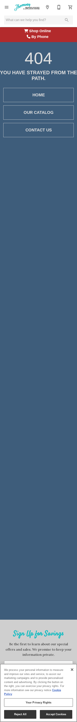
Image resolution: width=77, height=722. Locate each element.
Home (38, 95)
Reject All (20, 714)
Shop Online (40, 31)
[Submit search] (66, 20)
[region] (38, 693)
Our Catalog (39, 112)
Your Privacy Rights (38, 702)
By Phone (40, 37)
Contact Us (38, 130)
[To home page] (27, 7)
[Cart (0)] (70, 7)
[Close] (72, 669)
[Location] (47, 7)
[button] (6, 7)
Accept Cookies (56, 714)
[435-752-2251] (59, 7)
